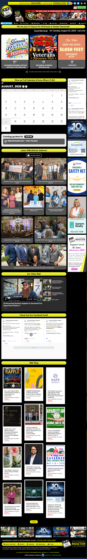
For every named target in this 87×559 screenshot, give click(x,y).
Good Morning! (41, 31)
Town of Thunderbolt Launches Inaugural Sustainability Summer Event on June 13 (54, 433)
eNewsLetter (64, 23)
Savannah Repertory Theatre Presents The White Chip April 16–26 (33, 504)
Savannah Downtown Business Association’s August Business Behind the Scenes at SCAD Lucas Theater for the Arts (12, 211)
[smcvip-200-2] (18, 21)
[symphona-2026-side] (77, 156)
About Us (21, 544)
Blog (45, 23)
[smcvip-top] (55, 19)
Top (16, 23)
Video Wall (54, 23)
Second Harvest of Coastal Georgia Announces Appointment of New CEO (12, 508)
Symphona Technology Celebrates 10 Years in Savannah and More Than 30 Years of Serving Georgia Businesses (55, 508)
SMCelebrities (36, 23)
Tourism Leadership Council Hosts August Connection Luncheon (50, 182)
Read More (6, 398)
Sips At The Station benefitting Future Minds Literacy (34, 210)
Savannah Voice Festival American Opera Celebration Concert (17, 240)
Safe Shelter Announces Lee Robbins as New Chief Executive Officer (33, 468)
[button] (81, 4)
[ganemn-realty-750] (9, 537)
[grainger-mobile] (61, 537)
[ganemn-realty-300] (77, 233)
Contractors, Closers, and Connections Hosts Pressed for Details (17, 182)
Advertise (31, 544)
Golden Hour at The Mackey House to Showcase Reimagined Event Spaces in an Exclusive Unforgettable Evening (11, 433)
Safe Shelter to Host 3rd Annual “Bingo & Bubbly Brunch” (11, 471)
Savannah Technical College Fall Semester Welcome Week (56, 210)
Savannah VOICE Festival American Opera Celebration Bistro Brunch (50, 240)
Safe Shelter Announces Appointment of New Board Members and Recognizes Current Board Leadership (55, 394)
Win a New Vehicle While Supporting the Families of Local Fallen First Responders (12, 393)
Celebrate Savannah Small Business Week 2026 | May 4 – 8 (55, 470)
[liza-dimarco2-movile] (78, 537)
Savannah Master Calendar (12, 320)
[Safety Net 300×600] (77, 194)
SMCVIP (74, 23)
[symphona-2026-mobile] (43, 537)
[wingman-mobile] (26, 537)
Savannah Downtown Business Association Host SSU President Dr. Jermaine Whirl (34, 268)
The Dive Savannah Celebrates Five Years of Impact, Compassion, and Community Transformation (33, 430)
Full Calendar (25, 23)
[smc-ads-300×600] (77, 271)
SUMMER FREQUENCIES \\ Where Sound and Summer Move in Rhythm (33, 392)
